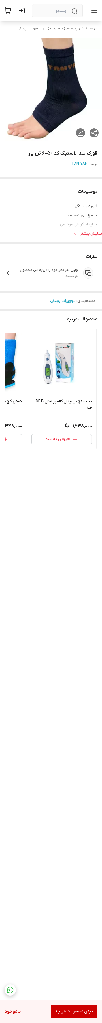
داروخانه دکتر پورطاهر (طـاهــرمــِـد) (72, 28)
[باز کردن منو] (92, 10)
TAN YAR (79, 164)
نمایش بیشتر (91, 233)
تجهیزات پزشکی (29, 28)
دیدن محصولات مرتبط (74, 1011)
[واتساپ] (10, 990)
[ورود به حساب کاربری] (22, 11)
